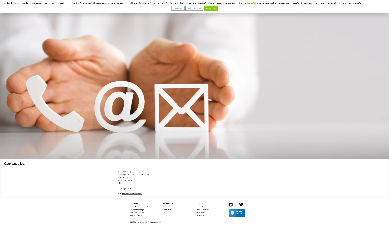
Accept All (211, 8)
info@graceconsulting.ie (132, 194)
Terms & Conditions (202, 210)
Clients (165, 207)
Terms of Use (200, 207)
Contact (165, 212)
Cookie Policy (200, 215)
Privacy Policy (201, 212)
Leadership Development (139, 207)
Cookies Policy (252, 3)
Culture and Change (137, 210)
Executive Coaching (137, 212)
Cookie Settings (194, 8)
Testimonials (167, 210)
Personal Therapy (136, 215)
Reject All (178, 8)
